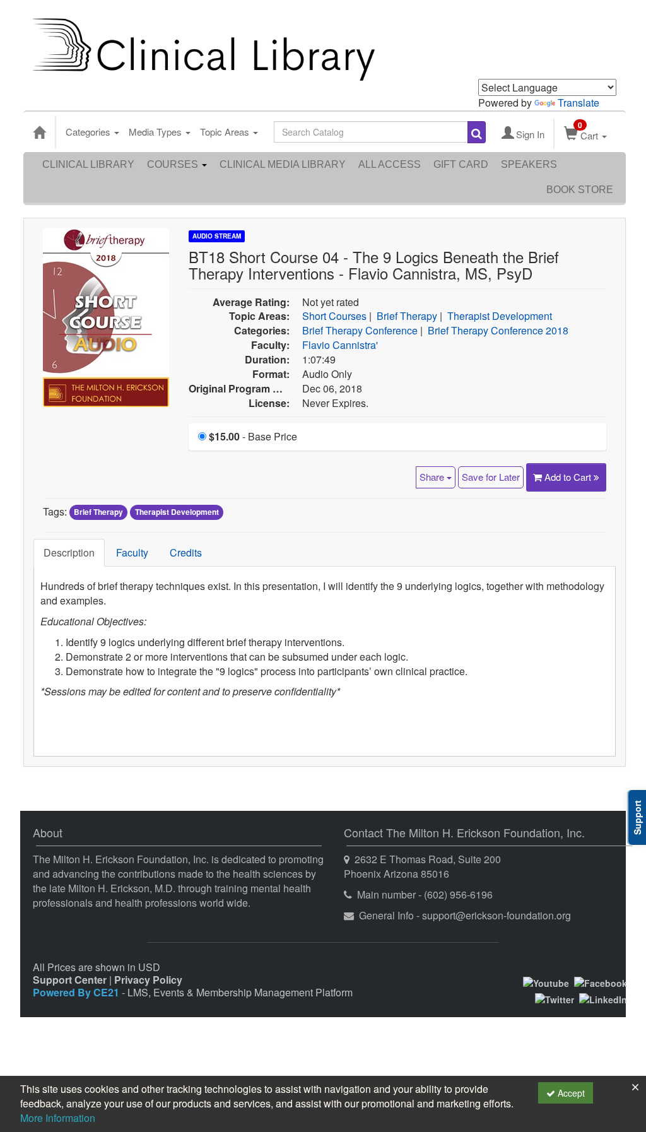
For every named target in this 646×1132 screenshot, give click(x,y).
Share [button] (433, 476)
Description (69, 552)
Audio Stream (216, 236)
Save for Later (491, 476)
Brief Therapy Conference (360, 330)
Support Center (70, 979)
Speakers (529, 164)
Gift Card (460, 164)
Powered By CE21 (77, 992)
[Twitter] (554, 998)
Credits (186, 552)
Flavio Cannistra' (340, 345)
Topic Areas (226, 131)
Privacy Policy (148, 979)
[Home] (39, 132)
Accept (570, 1093)
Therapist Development (499, 316)
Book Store (579, 189)
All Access (389, 164)
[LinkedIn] (603, 998)
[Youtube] (546, 982)
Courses (174, 164)
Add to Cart (569, 476)
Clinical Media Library (283, 164)
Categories (89, 131)
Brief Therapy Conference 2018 (498, 330)
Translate (578, 102)
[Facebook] (600, 982)
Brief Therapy (407, 316)
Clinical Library (88, 164)
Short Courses (334, 316)
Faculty (132, 552)
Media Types (156, 131)
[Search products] (476, 132)
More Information (57, 1118)
